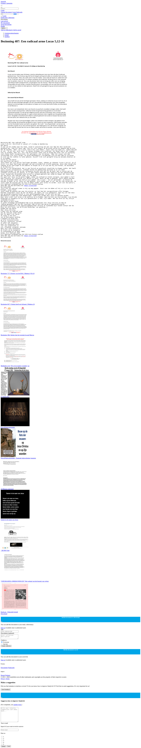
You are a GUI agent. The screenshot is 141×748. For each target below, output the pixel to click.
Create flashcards (17, 12)
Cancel (3, 746)
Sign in (3, 628)
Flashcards (4, 17)
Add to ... (4, 28)
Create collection (6, 646)
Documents (4, 667)
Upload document (6, 12)
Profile (3, 26)
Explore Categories (6, 3)
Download (4, 614)
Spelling (7, 36)
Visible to (4, 640)
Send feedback (6, 689)
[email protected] (30, 185)
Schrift (7, 35)
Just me (5, 644)
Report (3, 675)
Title (2, 629)
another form (17, 704)
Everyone (6, 642)
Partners (7, 675)
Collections (11, 17)
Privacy (3, 679)
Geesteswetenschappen (12, 33)
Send (8, 746)
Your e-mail (4, 723)
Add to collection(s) (7, 30)
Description (7, 633)
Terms (7, 679)
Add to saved (17, 30)
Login (2, 10)
